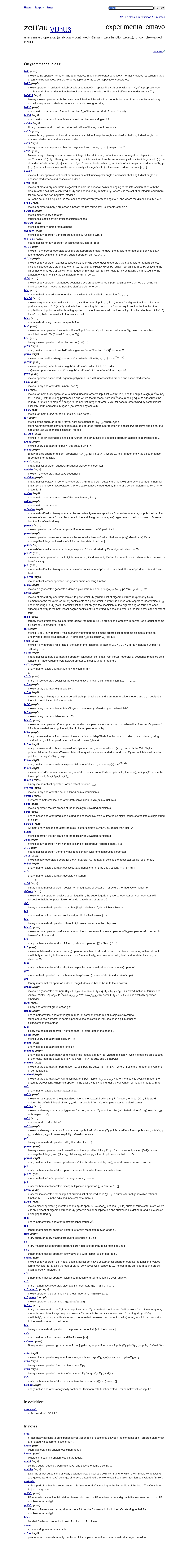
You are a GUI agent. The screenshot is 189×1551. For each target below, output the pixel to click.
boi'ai (27, 115)
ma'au (28, 449)
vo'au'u (28, 796)
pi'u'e (27, 585)
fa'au (27, 318)
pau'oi (28, 1158)
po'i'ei (27, 1190)
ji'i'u (26, 390)
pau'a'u (28, 525)
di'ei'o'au (29, 238)
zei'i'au (28, 1385)
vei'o (27, 1361)
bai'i (26, 71)
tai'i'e (27, 712)
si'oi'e (27, 676)
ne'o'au (28, 1106)
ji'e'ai (27, 382)
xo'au (27, 1533)
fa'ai (26, 290)
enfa (27, 1433)
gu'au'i (28, 362)
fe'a (26, 919)
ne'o (26, 1086)
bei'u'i (27, 107)
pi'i (26, 1182)
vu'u (26, 1377)
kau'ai (27, 1445)
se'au (27, 652)
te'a (26, 1325)
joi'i (26, 418)
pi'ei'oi (28, 1174)
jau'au (28, 1011)
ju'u (26, 1027)
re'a (26, 1218)
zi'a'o (27, 847)
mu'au (28, 493)
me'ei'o (28, 469)
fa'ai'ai (28, 298)
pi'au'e (28, 553)
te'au (27, 1517)
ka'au (27, 1035)
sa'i (26, 1241)
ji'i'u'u (27, 410)
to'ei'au (28, 780)
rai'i (26, 629)
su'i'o (27, 692)
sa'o (26, 1249)
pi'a (26, 1166)
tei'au (27, 744)
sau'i (27, 640)
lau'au (28, 441)
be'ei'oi (28, 95)
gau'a (27, 354)
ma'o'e (28, 461)
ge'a (26, 971)
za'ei (27, 839)
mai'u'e (28, 1062)
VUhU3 (60, 29)
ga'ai (27, 346)
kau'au (28, 1453)
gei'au (28, 987)
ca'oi (27, 143)
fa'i (26, 911)
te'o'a (27, 760)
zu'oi (27, 855)
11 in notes (158, 17)
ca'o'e (27, 131)
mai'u (27, 1042)
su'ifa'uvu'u (31, 1289)
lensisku (158, 51)
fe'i (26, 939)
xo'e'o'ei (29, 824)
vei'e (27, 1353)
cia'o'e (28, 171)
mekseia (29, 1481)
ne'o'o (28, 1126)
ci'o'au (28, 203)
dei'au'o (29, 230)
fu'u (26, 963)
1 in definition (143, 17)
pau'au (28, 1146)
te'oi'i (27, 768)
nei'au (28, 501)
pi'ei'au (28, 577)
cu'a (26, 871)
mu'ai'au (29, 477)
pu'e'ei (28, 1202)
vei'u (27, 1369)
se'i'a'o (28, 664)
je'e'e (27, 374)
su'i (26, 1281)
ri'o (26, 1226)
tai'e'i (27, 704)
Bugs (38, 7)
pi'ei (26, 565)
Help (50, 7)
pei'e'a (28, 545)
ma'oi (27, 1461)
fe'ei (26, 338)
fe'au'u (28, 927)
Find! (161, 8)
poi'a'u (28, 1505)
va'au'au (29, 1341)
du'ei (27, 278)
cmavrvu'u (30, 1409)
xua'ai (27, 832)
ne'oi (27, 1118)
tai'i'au (28, 1305)
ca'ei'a (28, 123)
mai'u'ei (29, 1074)
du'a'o (28, 258)
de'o (26, 903)
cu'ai (27, 883)
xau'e (27, 1525)
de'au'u (28, 891)
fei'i (26, 947)
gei (26, 979)
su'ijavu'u (30, 1297)
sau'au (28, 1257)
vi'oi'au (28, 788)
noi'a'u (28, 1493)
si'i (26, 1273)
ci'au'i (27, 183)
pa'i (26, 1138)
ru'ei (27, 1234)
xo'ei (27, 812)
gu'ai (27, 1003)
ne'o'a (27, 1094)
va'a (26, 1333)
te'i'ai (27, 732)
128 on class (127, 17)
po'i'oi (28, 593)
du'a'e (27, 246)
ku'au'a (28, 433)
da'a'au (28, 223)
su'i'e (27, 684)
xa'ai (27, 804)
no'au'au (29, 509)
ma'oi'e (28, 1469)
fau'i (26, 326)
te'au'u (28, 720)
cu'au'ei (29, 211)
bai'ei (27, 863)
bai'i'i (27, 83)
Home (27, 7)
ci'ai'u (27, 151)
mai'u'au (29, 1050)
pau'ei (28, 533)
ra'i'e (27, 617)
